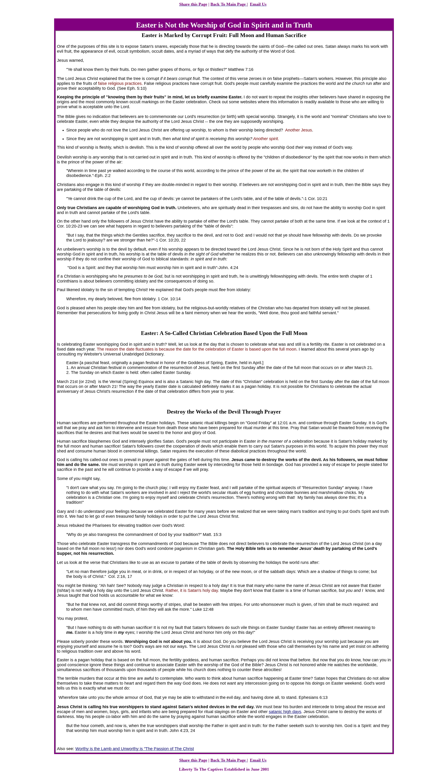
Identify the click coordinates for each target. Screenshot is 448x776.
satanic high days (285, 711)
